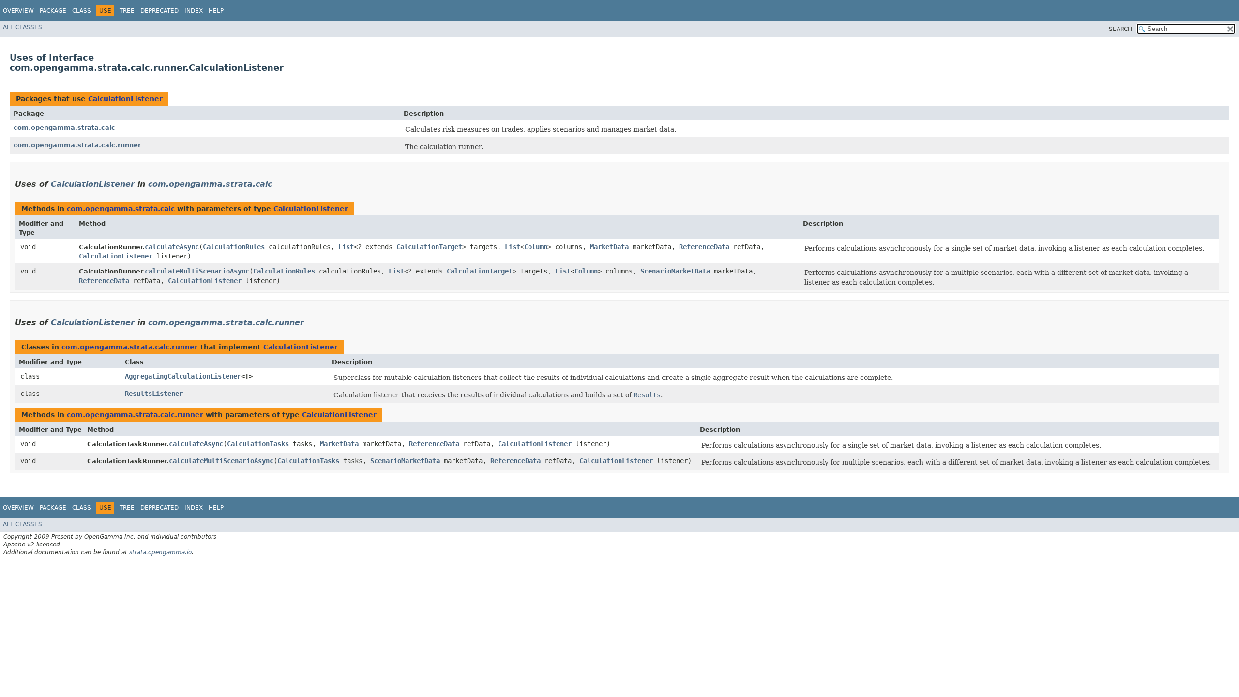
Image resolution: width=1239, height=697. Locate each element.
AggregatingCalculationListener (183, 376)
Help (216, 10)
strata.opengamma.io (160, 552)
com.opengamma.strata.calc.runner (77, 145)
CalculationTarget (429, 247)
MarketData (609, 247)
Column (535, 247)
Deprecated (159, 10)
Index (193, 10)
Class (81, 10)
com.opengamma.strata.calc (64, 127)
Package (53, 10)
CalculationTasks (258, 444)
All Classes (22, 27)
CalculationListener (125, 99)
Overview (18, 10)
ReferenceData (704, 247)
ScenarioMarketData (675, 271)
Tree (127, 10)
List (346, 247)
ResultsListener (154, 393)
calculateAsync (172, 247)
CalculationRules (234, 247)
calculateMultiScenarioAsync (197, 271)
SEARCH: (1121, 29)
